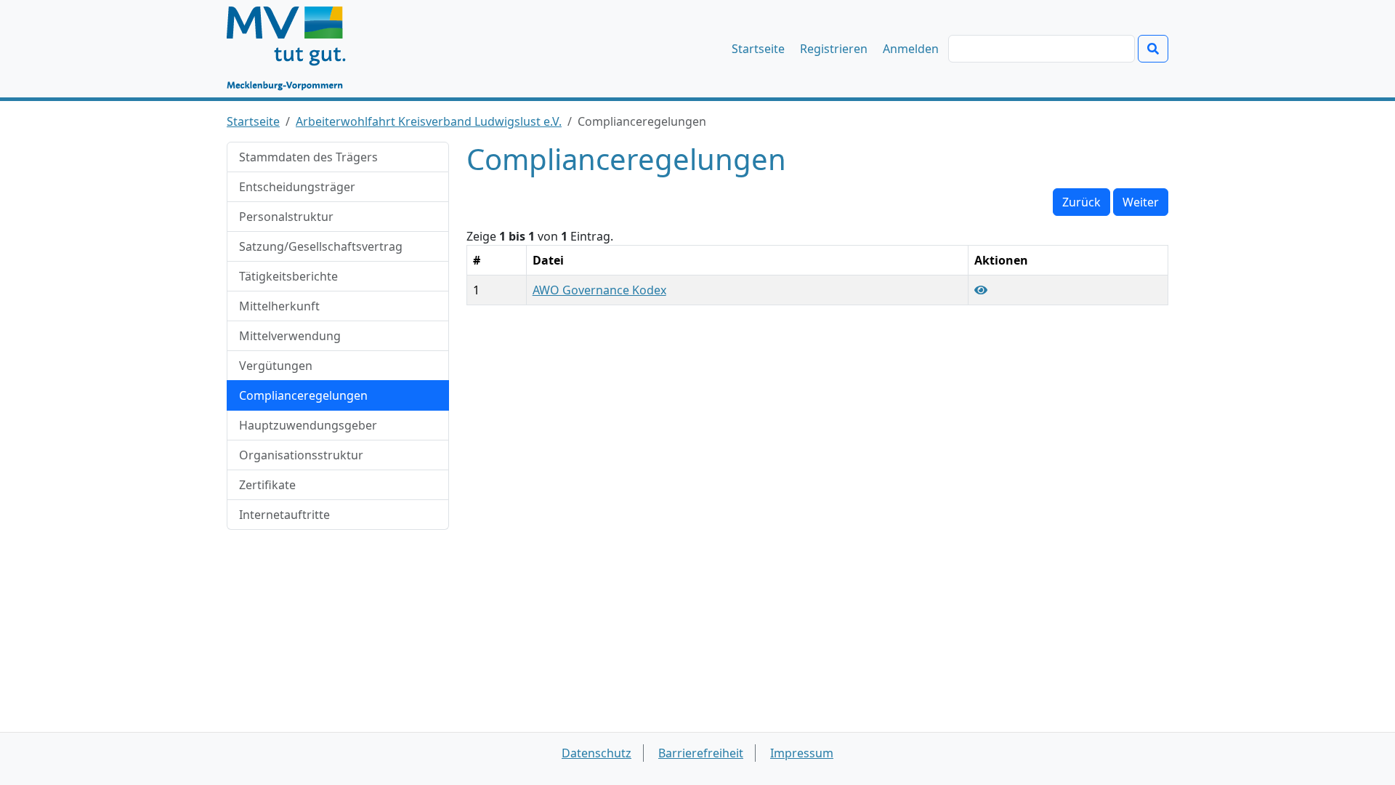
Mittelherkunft (279, 306)
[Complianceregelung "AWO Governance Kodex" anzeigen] (980, 290)
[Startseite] (293, 48)
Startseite (758, 49)
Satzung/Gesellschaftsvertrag (321, 246)
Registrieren (834, 49)
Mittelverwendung (290, 336)
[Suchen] (1153, 49)
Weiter (1141, 202)
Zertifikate (267, 485)
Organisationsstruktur (301, 455)
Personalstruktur (286, 217)
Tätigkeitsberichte (288, 276)
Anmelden (911, 49)
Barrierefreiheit (700, 753)
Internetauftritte (284, 515)
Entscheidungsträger (297, 187)
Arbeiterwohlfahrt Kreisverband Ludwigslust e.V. (429, 121)
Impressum (801, 753)
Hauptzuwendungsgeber (308, 425)
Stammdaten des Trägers (308, 157)
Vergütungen (275, 366)
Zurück (1081, 202)
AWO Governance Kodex (599, 290)
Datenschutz (596, 753)
